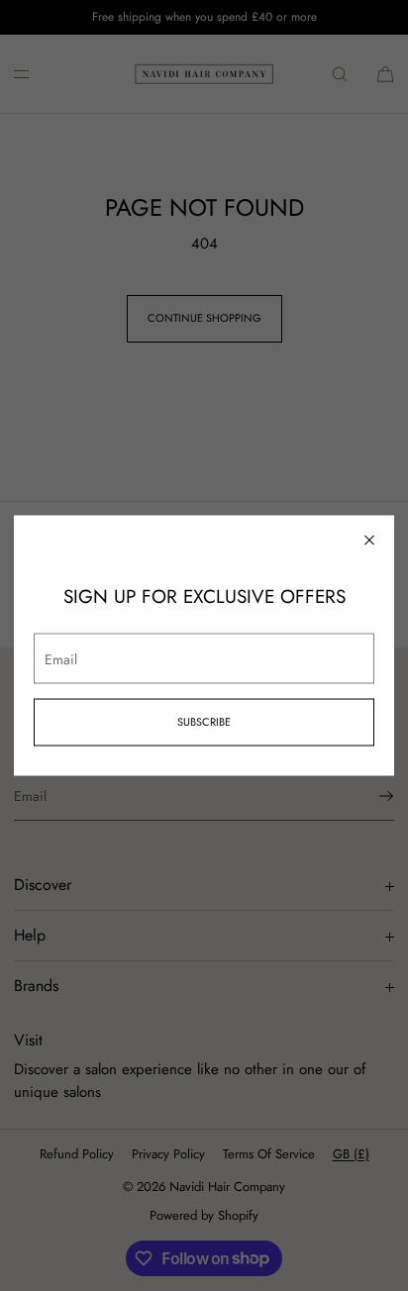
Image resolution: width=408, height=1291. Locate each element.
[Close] (369, 540)
